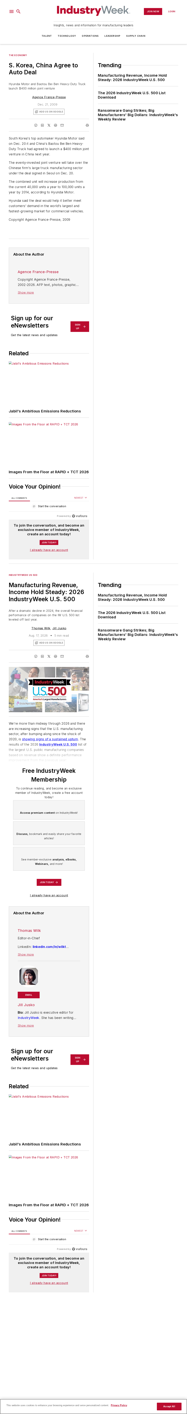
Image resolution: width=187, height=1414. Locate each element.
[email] (62, 125)
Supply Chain (135, 36)
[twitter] (49, 125)
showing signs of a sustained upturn (50, 739)
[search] (18, 11)
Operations (90, 36)
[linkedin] (42, 125)
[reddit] (55, 125)
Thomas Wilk (40, 628)
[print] (87, 125)
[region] (49, 507)
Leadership (112, 36)
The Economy (18, 55)
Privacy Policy (119, 1405)
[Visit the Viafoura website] (79, 516)
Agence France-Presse (49, 97)
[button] (11, 11)
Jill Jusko (59, 628)
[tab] (19, 498)
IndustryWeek (28, 1018)
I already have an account (49, 550)
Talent (47, 36)
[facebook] (36, 125)
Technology (67, 36)
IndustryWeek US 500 (23, 575)
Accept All (169, 1406)
